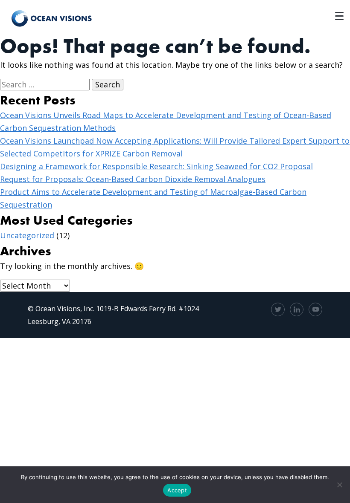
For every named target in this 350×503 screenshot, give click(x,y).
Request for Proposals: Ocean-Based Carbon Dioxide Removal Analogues (132, 179)
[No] (339, 484)
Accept (177, 490)
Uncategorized (27, 235)
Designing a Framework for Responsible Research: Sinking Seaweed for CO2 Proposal (156, 166)
